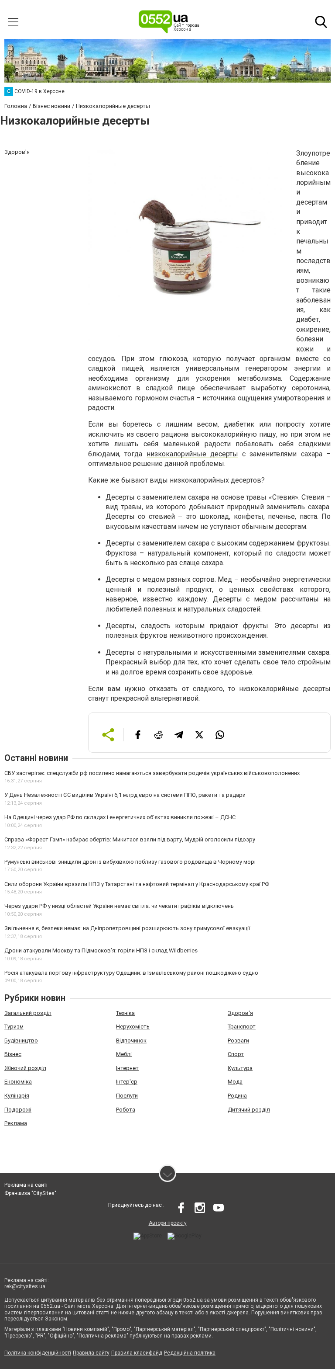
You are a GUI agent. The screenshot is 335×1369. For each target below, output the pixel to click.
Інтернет (127, 1068)
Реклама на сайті (26, 1185)
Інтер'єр (126, 1081)
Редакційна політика (189, 1353)
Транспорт (242, 1026)
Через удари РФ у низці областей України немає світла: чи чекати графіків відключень (119, 906)
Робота (125, 1109)
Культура (240, 1068)
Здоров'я (240, 1013)
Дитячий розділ (249, 1109)
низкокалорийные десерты (192, 454)
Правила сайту (91, 1353)
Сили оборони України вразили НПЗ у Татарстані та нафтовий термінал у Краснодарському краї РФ (136, 884)
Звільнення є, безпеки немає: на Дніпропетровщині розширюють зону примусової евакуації (127, 928)
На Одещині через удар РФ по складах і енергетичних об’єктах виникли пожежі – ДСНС (120, 817)
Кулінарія (16, 1095)
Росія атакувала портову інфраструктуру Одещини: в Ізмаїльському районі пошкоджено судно (131, 972)
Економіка (18, 1081)
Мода (235, 1081)
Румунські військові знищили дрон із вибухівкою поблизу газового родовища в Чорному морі (130, 861)
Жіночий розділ (25, 1068)
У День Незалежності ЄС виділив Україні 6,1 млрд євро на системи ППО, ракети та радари (125, 795)
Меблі (124, 1054)
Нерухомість (133, 1026)
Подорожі (17, 1109)
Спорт (236, 1054)
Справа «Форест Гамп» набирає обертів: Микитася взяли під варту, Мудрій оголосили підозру (129, 839)
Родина (237, 1095)
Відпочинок (131, 1040)
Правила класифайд (136, 1353)
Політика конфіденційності (37, 1353)
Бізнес (12, 1054)
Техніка (125, 1013)
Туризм (14, 1026)
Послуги (127, 1095)
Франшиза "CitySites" (30, 1193)
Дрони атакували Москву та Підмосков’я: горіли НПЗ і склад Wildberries (101, 950)
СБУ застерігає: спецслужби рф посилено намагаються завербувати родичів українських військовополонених (152, 773)
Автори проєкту (168, 1223)
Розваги (238, 1040)
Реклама (15, 1123)
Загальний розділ (27, 1013)
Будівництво (21, 1040)
